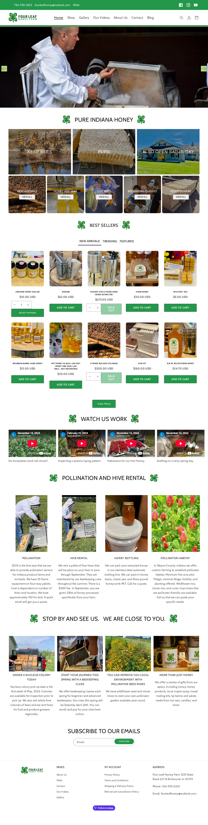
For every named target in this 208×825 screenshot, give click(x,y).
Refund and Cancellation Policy (122, 791)
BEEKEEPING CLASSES (142, 191)
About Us (62, 774)
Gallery (60, 797)
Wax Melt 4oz (180, 292)
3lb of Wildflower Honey (180, 363)
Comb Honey (142, 292)
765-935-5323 (23, 5)
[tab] (89, 241)
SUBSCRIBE (124, 741)
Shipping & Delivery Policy (119, 786)
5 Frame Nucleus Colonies (104, 363)
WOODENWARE (180, 191)
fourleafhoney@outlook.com (52, 5)
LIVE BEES (104, 191)
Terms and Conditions (116, 780)
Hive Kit (142, 363)
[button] (181, 17)
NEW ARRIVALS (27, 191)
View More (104, 403)
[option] (104, 68)
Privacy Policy (112, 774)
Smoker (66, 292)
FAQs (76, 5)
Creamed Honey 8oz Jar (28, 292)
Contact (61, 786)
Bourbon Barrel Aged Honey (28, 363)
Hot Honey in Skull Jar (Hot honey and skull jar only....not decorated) (65, 366)
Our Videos (63, 791)
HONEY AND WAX (65, 191)
